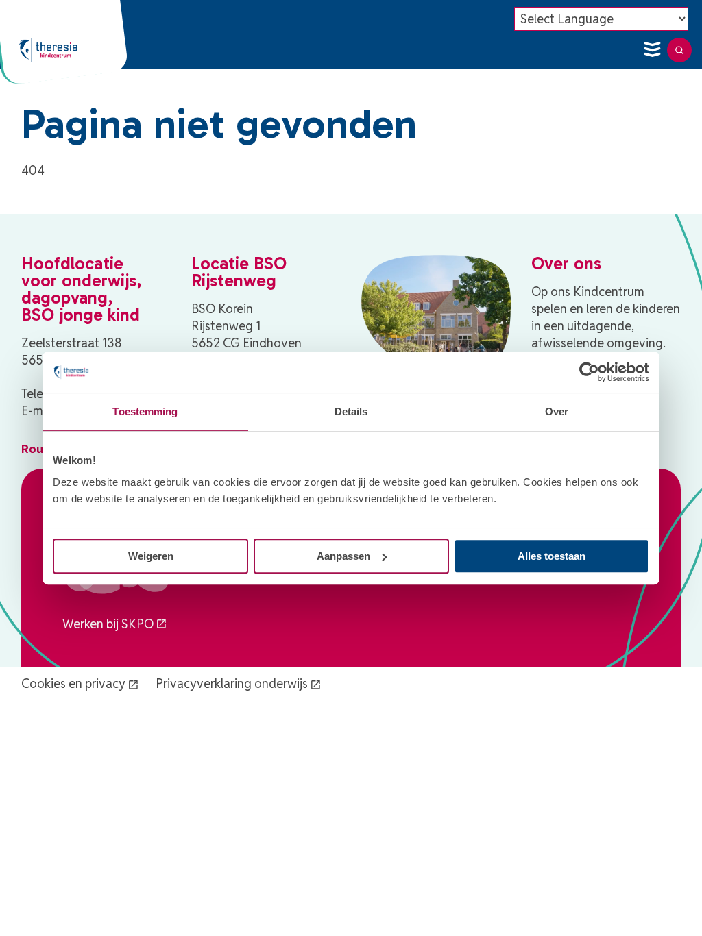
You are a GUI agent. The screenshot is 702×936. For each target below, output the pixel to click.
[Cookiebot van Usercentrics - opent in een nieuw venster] (589, 372)
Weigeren (150, 556)
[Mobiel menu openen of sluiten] (652, 50)
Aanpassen (343, 556)
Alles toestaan (551, 556)
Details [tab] (351, 411)
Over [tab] (556, 411)
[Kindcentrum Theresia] (48, 50)
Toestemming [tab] (145, 411)
